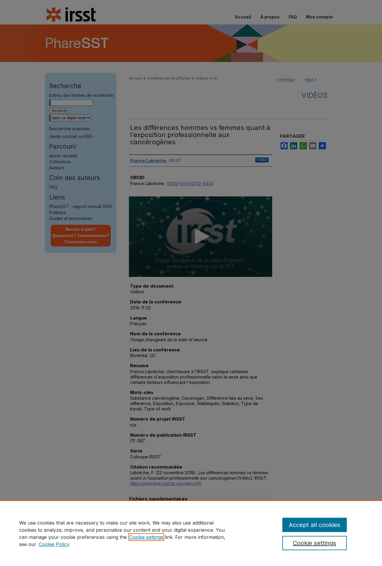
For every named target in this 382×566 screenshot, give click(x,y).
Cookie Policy (54, 544)
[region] (191, 533)
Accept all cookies (314, 524)
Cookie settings (146, 537)
